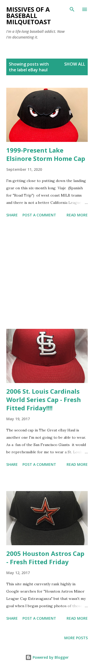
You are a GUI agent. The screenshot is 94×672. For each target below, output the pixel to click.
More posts (76, 637)
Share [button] (12, 214)
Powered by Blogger (50, 657)
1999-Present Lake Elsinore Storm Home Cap (45, 154)
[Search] (72, 9)
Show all (74, 64)
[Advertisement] (47, 274)
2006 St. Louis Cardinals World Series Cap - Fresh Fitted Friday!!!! (43, 399)
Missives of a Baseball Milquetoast (28, 15)
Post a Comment (39, 214)
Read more (77, 214)
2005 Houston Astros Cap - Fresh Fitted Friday (45, 557)
